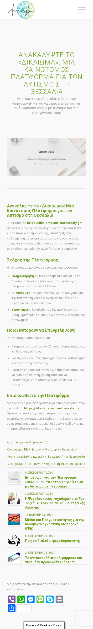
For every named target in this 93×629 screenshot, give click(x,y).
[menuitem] (79, 9)
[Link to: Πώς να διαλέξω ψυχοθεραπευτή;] (14, 540)
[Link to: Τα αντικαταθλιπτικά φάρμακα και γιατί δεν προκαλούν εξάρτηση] (14, 557)
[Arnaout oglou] (38, 9)
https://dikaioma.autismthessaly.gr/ (54, 223)
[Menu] (79, 9)
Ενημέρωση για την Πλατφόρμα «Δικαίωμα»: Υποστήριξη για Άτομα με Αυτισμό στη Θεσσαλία (54, 482)
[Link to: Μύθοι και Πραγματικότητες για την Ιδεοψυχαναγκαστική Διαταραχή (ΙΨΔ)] (14, 519)
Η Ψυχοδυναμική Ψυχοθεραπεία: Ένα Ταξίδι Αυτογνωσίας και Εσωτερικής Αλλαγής (55, 503)
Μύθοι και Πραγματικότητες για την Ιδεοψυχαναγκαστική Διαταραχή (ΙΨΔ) (54, 524)
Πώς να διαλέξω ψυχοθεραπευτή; (52, 541)
